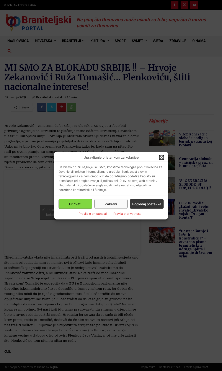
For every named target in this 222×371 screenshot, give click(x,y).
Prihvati (75, 204)
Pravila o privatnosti (93, 213)
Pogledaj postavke (146, 204)
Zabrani (111, 204)
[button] (161, 157)
